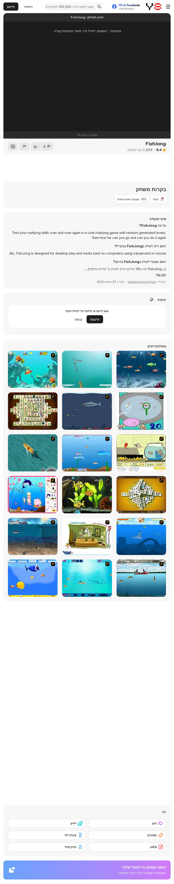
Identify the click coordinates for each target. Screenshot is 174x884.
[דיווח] (24, 146)
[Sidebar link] (168, 6)
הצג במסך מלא (87, 108)
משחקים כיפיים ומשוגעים (142, 281)
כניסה (78, 319)
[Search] (98, 6)
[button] (161, 274)
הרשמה (94, 319)
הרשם (11, 7)
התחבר (28, 7)
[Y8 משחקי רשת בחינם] (153, 6)
